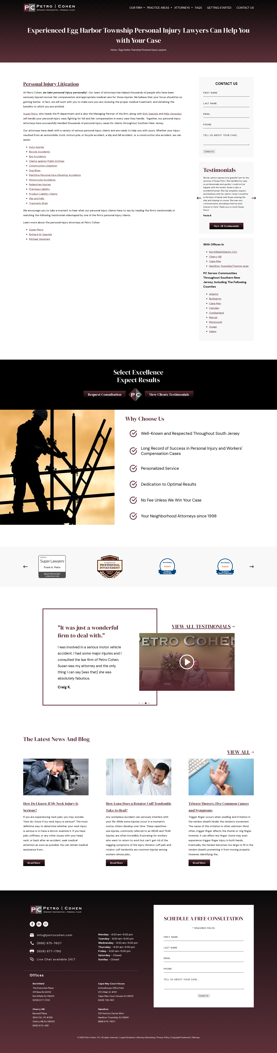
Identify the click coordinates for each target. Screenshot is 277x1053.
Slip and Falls (36, 198)
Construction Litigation (43, 165)
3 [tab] (146, 703)
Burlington (215, 298)
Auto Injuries (36, 147)
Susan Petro (36, 229)
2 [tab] (142, 703)
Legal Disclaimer (127, 1037)
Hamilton (103, 1009)
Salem (212, 331)
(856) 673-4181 (41, 1025)
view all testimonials (201, 617)
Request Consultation (104, 394)
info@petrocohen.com (54, 935)
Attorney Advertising (146, 1037)
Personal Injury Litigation (51, 84)
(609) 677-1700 (41, 1000)
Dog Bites (35, 170)
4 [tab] (149, 703)
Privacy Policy (163, 1037)
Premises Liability (39, 189)
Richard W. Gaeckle (40, 234)
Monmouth (215, 322)
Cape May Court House (111, 983)
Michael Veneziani (39, 239)
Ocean (213, 327)
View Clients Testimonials (169, 394)
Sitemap (196, 1037)
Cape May (215, 261)
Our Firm (136, 8)
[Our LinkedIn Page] (39, 924)
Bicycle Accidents (39, 151)
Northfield (38, 983)
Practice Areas (158, 8)
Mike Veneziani (172, 113)
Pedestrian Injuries (40, 184)
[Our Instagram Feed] (45, 924)
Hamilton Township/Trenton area (228, 266)
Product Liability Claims (43, 194)
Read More (34, 863)
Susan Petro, (30, 113)
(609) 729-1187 (106, 1000)
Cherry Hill (215, 256)
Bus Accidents (37, 156)
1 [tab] (139, 703)
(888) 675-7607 (49, 943)
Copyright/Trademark (180, 1037)
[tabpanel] (138, 647)
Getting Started (219, 8)
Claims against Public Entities (46, 161)
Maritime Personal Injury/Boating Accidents (55, 175)
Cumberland (216, 313)
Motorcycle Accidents (42, 180)
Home (114, 50)
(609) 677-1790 (49, 951)
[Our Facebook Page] (32, 924)
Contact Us (245, 8)
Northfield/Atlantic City (223, 252)
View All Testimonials (226, 226)
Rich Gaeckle (150, 113)
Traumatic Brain (38, 203)
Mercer (213, 317)
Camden (214, 308)
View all (238, 752)
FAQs (198, 8)
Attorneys (182, 8)
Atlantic (213, 294)
